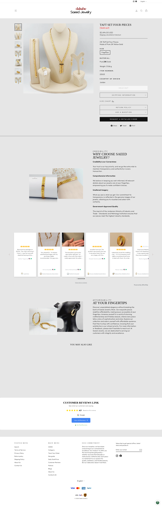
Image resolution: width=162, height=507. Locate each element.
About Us (17, 462)
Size (102, 49)
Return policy (18, 456)
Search (16, 447)
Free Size (105, 52)
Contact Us (18, 465)
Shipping (102, 35)
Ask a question (124, 112)
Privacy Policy (19, 453)
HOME (50, 447)
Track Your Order (54, 453)
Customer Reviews (54, 462)
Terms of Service (20, 450)
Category (51, 450)
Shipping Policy (19, 459)
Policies (50, 465)
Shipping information (123, 95)
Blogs (50, 469)
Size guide (51, 456)
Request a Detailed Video (123, 119)
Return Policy (123, 107)
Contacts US (52, 475)
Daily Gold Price (53, 459)
